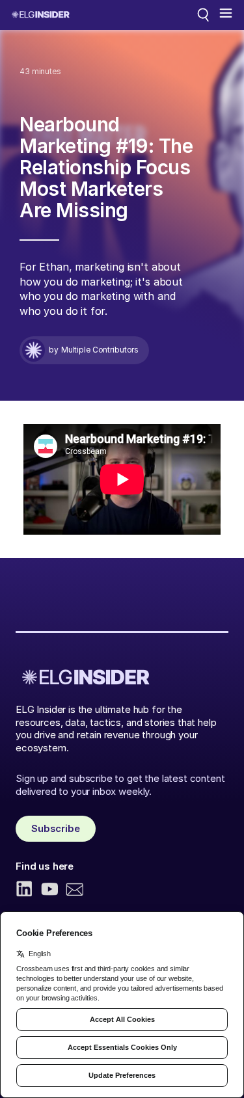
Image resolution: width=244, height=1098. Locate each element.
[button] (225, 14)
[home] (41, 14)
